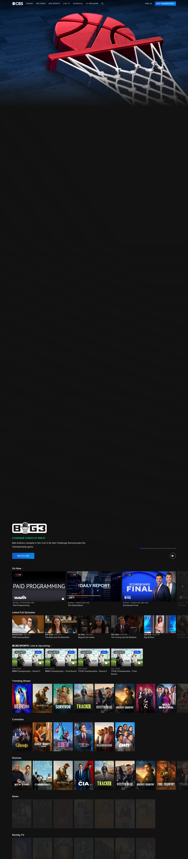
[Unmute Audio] (173, 556)
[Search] (102, 3)
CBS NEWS (40, 3)
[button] (39, 590)
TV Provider (92, 3)
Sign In (148, 3)
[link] (165, 4)
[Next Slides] (182, 662)
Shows (29, 3)
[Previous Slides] (6, 662)
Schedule (78, 3)
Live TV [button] (66, 3)
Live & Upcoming (39, 645)
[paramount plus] (17, 3)
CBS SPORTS (54, 3)
